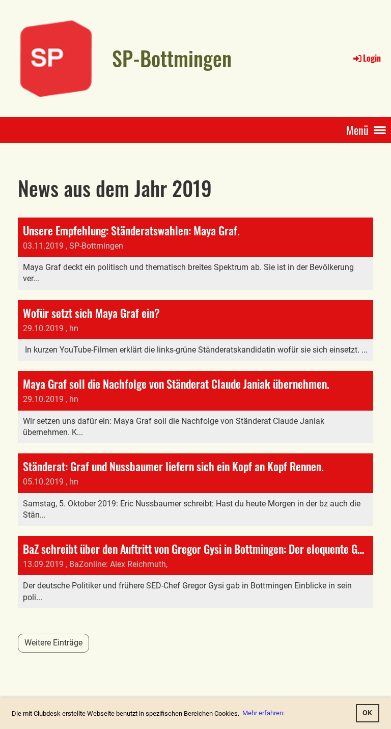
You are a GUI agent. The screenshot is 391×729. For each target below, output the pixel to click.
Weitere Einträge (53, 642)
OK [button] (367, 713)
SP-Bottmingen (172, 58)
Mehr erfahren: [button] (263, 713)
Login (372, 58)
